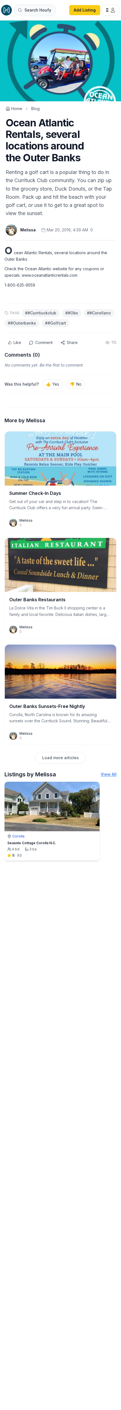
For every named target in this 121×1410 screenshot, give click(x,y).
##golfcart (55, 323)
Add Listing (85, 10)
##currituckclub (40, 312)
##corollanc (99, 312)
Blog (35, 108)
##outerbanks (22, 323)
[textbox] (60, 267)
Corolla (18, 836)
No (76, 384)
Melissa (28, 229)
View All (108, 774)
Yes (52, 384)
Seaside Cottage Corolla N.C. (31, 843)
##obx (71, 312)
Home (16, 108)
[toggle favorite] (93, 787)
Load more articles (60, 757)
